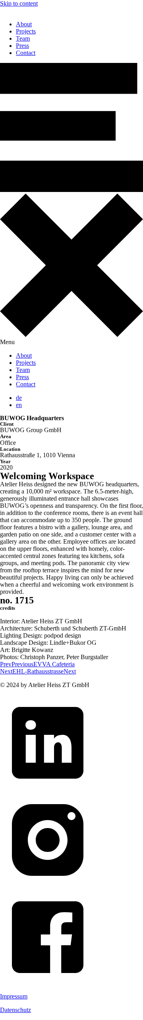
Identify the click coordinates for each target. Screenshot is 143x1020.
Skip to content (19, 3)
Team (23, 38)
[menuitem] (19, 397)
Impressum (13, 996)
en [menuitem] (19, 404)
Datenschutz (15, 1009)
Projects (26, 31)
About (24, 24)
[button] (71, 204)
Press (22, 45)
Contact (25, 52)
